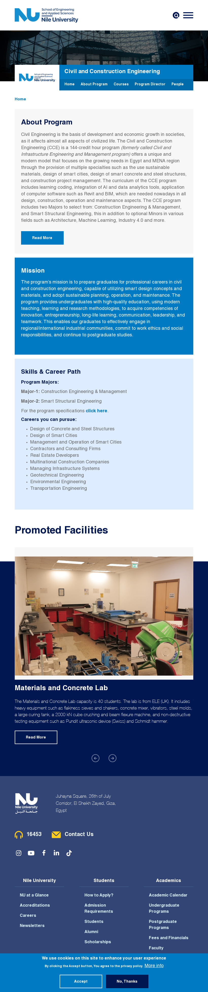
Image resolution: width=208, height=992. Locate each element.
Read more (36, 737)
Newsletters (32, 926)
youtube (31, 853)
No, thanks (127, 982)
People (177, 84)
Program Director (150, 84)
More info (154, 966)
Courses (121, 84)
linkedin (56, 853)
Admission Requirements (98, 909)
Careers (28, 916)
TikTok (69, 853)
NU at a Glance (34, 896)
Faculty (156, 949)
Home (69, 84)
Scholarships (97, 942)
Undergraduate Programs (164, 909)
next (112, 758)
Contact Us (79, 835)
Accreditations (35, 906)
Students (93, 922)
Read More (42, 238)
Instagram (18, 853)
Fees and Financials (168, 938)
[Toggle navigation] (188, 15)
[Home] (46, 15)
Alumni (91, 932)
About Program (94, 84)
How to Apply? (98, 896)
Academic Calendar (168, 896)
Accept (81, 982)
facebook (44, 853)
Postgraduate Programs (163, 925)
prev (95, 758)
